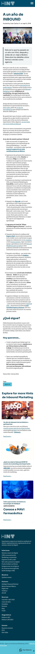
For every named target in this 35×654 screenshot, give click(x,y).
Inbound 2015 (18, 73)
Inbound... (17, 432)
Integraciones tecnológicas (10, 566)
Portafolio (5, 604)
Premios (4, 606)
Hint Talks (5, 632)
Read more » (7, 436)
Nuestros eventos (7, 628)
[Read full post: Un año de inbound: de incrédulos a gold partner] (17, 410)
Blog (3, 608)
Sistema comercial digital (10, 553)
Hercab (17, 201)
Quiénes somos (6, 577)
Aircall (4, 593)
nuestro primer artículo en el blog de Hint (16, 428)
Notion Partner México (9, 586)
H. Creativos (28, 240)
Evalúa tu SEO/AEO (7, 619)
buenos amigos (16, 242)
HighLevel (5, 588)
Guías (3, 610)
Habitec (26, 255)
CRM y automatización (9, 555)
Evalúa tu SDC (6, 617)
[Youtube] (33, 651)
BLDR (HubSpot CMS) (8, 570)
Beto (15, 430)
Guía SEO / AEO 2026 (8, 599)
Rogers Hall (10, 236)
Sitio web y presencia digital (11, 562)
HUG (3, 630)
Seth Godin (6, 107)
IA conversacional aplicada (10, 568)
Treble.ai (4, 591)
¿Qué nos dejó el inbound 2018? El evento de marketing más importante (16, 463)
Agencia (7, 384)
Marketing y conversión (9, 557)
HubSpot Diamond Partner (10, 584)
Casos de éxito (6, 602)
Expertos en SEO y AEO (9, 559)
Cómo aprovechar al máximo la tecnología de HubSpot (14, 503)
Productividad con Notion (10, 564)
